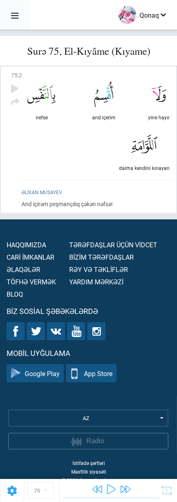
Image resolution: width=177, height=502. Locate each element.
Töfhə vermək (31, 281)
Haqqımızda (26, 244)
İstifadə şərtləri (88, 463)
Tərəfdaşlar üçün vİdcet (113, 244)
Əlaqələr (23, 269)
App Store (98, 373)
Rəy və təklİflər (98, 269)
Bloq (15, 294)
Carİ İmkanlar (30, 257)
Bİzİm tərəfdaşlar (101, 257)
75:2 (16, 75)
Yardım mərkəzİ (96, 281)
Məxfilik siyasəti (88, 471)
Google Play (42, 373)
